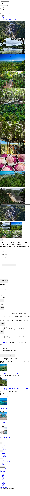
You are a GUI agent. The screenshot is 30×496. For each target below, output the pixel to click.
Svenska (3, 485)
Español (3, 478)
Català (3, 475)
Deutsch (3, 477)
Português (3, 483)
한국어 (3, 480)
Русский (3, 484)
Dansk (3, 476)
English (3, 474)
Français (3, 479)
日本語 (3, 482)
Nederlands (3, 481)
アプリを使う (2, 16)
